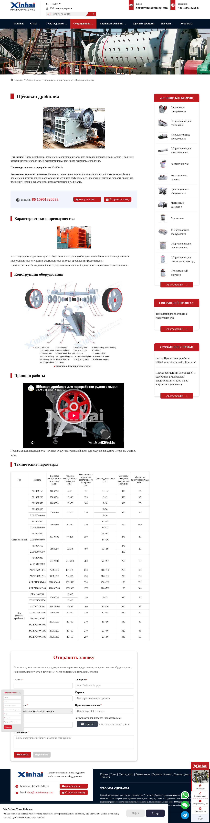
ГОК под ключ (55, 23)
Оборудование (81, 23)
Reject (135, 813)
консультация (86, 199)
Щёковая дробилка (84, 80)
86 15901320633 (45, 199)
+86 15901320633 (189, 7)
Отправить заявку (119, 199)
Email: (36, 792)
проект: (18, 718)
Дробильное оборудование (58, 80)
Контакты (186, 23)
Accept (155, 813)
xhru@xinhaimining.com (152, 7)
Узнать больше (174, 284)
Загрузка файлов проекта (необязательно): (98, 718)
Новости (166, 23)
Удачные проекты (143, 23)
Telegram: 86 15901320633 (34, 786)
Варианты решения (111, 23)
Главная (19, 23)
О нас (33, 23)
